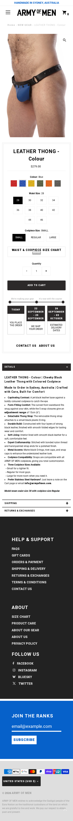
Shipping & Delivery (28, 569)
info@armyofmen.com (38, 483)
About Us (47, 346)
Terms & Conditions (29, 582)
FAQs (15, 549)
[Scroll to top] (65, 810)
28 (18, 200)
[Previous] (8, 40)
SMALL (19, 237)
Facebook (24, 663)
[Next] (18, 40)
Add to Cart (36, 285)
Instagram (27, 670)
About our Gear (25, 630)
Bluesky (24, 677)
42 (53, 210)
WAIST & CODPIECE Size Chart (36, 250)
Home (11, 25)
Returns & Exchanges (30, 575)
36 (18, 210)
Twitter (25, 683)
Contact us (26, 346)
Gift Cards (21, 555)
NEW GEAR (25, 25)
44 (29, 219)
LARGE (52, 237)
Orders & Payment (27, 562)
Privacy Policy (24, 643)
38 (29, 210)
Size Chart (21, 616)
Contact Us (22, 589)
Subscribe (24, 740)
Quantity (36, 263)
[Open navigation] (7, 12)
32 (41, 200)
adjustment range (15, 412)
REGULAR (36, 237)
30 (29, 200)
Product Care (24, 623)
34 (53, 200)
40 (41, 210)
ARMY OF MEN (21, 793)
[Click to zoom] (64, 40)
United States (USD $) (19, 781)
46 (41, 219)
